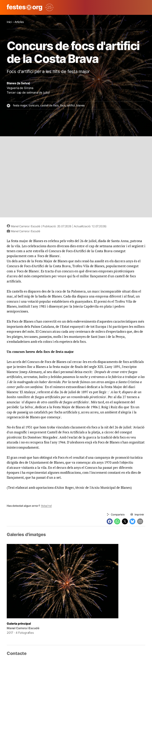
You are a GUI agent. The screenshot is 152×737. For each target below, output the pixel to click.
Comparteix (117, 514)
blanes (80, 105)
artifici (71, 105)
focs (63, 105)
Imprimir (139, 514)
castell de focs (49, 105)
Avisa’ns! (46, 505)
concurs (34, 105)
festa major (20, 105)
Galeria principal (19, 623)
